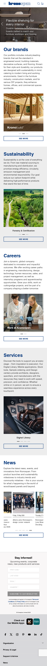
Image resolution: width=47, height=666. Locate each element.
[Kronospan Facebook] (5, 634)
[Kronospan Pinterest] (23, 634)
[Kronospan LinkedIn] (35, 634)
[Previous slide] (6, 112)
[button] (2, 21)
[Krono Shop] (42, 3)
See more (23, 138)
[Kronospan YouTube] (29, 634)
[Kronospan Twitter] (11, 634)
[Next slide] (40, 112)
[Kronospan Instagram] (17, 634)
